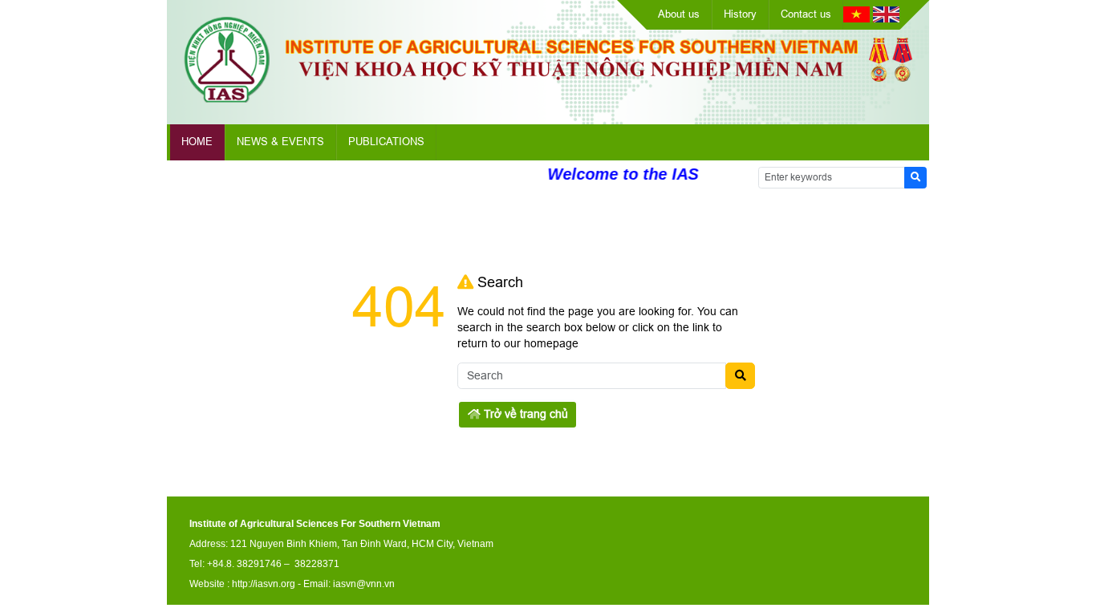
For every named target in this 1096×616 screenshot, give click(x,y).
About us (679, 14)
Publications (386, 142)
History (740, 14)
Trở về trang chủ (524, 413)
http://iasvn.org (263, 584)
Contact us (806, 14)
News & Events (280, 142)
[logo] (548, 98)
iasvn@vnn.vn (364, 584)
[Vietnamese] (856, 18)
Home (197, 142)
